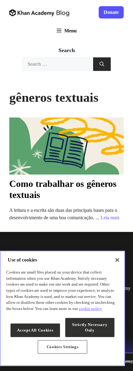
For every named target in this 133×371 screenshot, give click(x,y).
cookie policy (90, 308)
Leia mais (110, 217)
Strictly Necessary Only (89, 327)
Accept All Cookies (35, 330)
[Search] (102, 64)
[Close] (117, 260)
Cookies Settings (63, 346)
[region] (62, 308)
